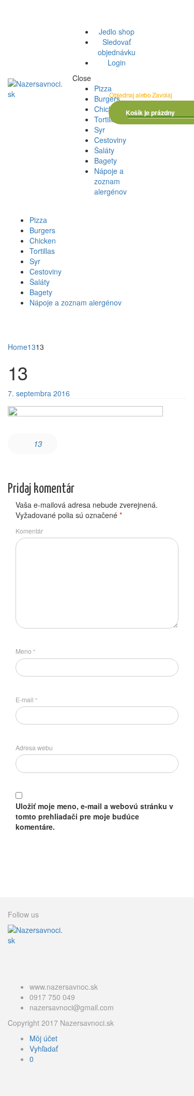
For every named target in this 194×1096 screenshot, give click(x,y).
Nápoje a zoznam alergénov (110, 181)
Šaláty (104, 150)
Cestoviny (110, 140)
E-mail (26, 699)
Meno (25, 651)
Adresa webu (34, 747)
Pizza (103, 88)
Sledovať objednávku (117, 47)
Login (117, 62)
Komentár (29, 530)
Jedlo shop (117, 31)
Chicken (107, 109)
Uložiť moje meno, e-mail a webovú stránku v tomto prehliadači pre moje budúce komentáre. (94, 816)
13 (31, 347)
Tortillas (107, 119)
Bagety (105, 160)
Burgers (107, 98)
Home (17, 347)
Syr (99, 129)
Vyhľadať (43, 1048)
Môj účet (43, 1038)
